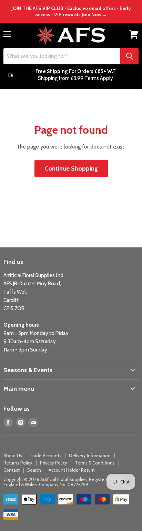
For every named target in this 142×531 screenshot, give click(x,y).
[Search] (129, 56)
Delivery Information (90, 455)
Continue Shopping (71, 168)
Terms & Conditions (95, 463)
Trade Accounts (45, 455)
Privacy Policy (53, 463)
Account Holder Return (72, 470)
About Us (12, 455)
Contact (11, 470)
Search (34, 470)
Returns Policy (17, 463)
